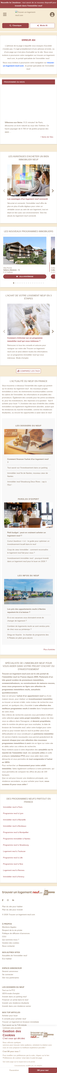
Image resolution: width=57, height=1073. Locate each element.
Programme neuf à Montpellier (16, 832)
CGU (4, 936)
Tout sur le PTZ (8, 990)
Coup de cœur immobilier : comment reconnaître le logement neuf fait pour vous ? (27, 551)
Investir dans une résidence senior (16, 1006)
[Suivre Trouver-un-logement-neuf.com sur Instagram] (8, 900)
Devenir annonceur (10, 971)
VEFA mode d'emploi (10, 993)
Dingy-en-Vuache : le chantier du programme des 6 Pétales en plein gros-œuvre (28, 636)
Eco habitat (7, 959)
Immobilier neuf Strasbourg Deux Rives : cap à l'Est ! (26, 483)
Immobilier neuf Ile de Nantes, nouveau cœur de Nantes (27, 474)
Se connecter (7, 974)
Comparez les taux (30, 371)
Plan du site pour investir (12, 910)
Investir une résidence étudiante (15, 1003)
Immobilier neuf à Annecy (13, 877)
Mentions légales (9, 927)
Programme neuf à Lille (13, 858)
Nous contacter (8, 946)
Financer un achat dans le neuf (15, 1000)
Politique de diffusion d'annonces (16, 933)
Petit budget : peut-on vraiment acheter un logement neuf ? (26, 534)
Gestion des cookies (10, 943)
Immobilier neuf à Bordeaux (14, 826)
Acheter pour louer (10, 1016)
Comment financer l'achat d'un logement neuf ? (28, 460)
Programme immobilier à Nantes (16, 839)
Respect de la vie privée (12, 930)
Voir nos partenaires (10, 978)
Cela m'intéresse (26, 276)
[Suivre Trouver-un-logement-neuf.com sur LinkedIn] (13, 900)
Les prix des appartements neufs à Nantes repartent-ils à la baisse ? (26, 610)
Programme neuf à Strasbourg (16, 845)
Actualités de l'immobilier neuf (14, 955)
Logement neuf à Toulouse (14, 851)
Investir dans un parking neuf (14, 997)
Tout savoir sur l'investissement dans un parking (27, 468)
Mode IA (43, 25)
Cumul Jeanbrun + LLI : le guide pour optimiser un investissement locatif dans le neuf (28, 542)
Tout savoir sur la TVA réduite (14, 1025)
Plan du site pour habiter (12, 906)
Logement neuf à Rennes (13, 870)
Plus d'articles (49, 649)
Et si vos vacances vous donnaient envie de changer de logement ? (25, 619)
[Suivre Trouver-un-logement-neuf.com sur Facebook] (2, 900)
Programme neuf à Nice (13, 864)
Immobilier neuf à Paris (12, 807)
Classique (16, 25)
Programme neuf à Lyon (13, 813)
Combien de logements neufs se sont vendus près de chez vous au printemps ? (28, 627)
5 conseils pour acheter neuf (14, 1019)
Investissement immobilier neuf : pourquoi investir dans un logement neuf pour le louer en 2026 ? (28, 559)
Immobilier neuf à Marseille (14, 820)
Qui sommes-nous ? (10, 940)
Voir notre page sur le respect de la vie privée (19, 1062)
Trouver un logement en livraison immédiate (20, 1022)
